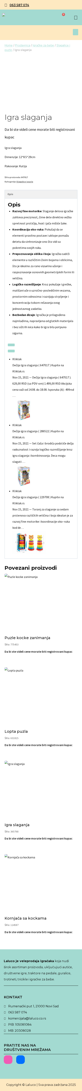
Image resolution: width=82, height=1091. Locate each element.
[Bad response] (11, 351)
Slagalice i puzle (24, 181)
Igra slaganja (17, 825)
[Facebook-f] (20, 1059)
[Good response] (11, 345)
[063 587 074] (6, 5)
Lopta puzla (16, 731)
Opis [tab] (10, 194)
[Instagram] (8, 1059)
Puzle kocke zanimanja (27, 637)
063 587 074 (19, 5)
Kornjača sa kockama (26, 918)
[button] (75, 32)
